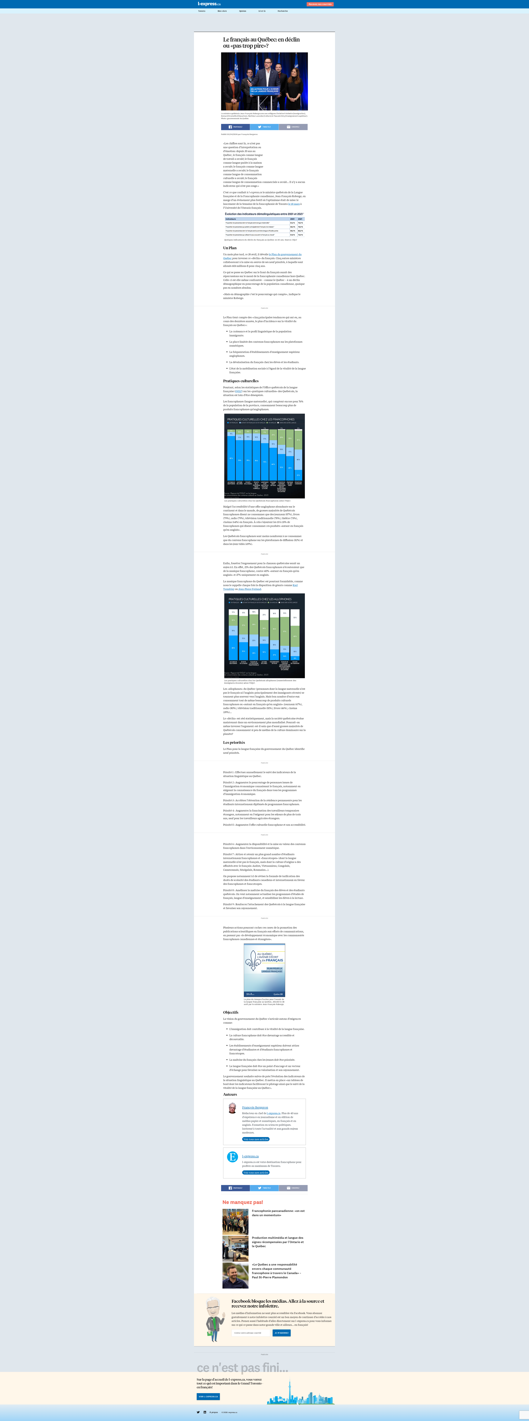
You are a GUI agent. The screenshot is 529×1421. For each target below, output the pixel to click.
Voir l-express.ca (208, 1396)
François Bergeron (255, 1107)
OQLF (238, 391)
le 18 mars (294, 204)
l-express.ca (273, 1113)
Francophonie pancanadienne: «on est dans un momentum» (278, 1213)
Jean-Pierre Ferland (249, 589)
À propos (214, 1412)
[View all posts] (256, 1139)
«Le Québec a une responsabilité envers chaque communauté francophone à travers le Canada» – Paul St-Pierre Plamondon (276, 1270)
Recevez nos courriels (320, 4)
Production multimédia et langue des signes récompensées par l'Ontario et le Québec (278, 1242)
